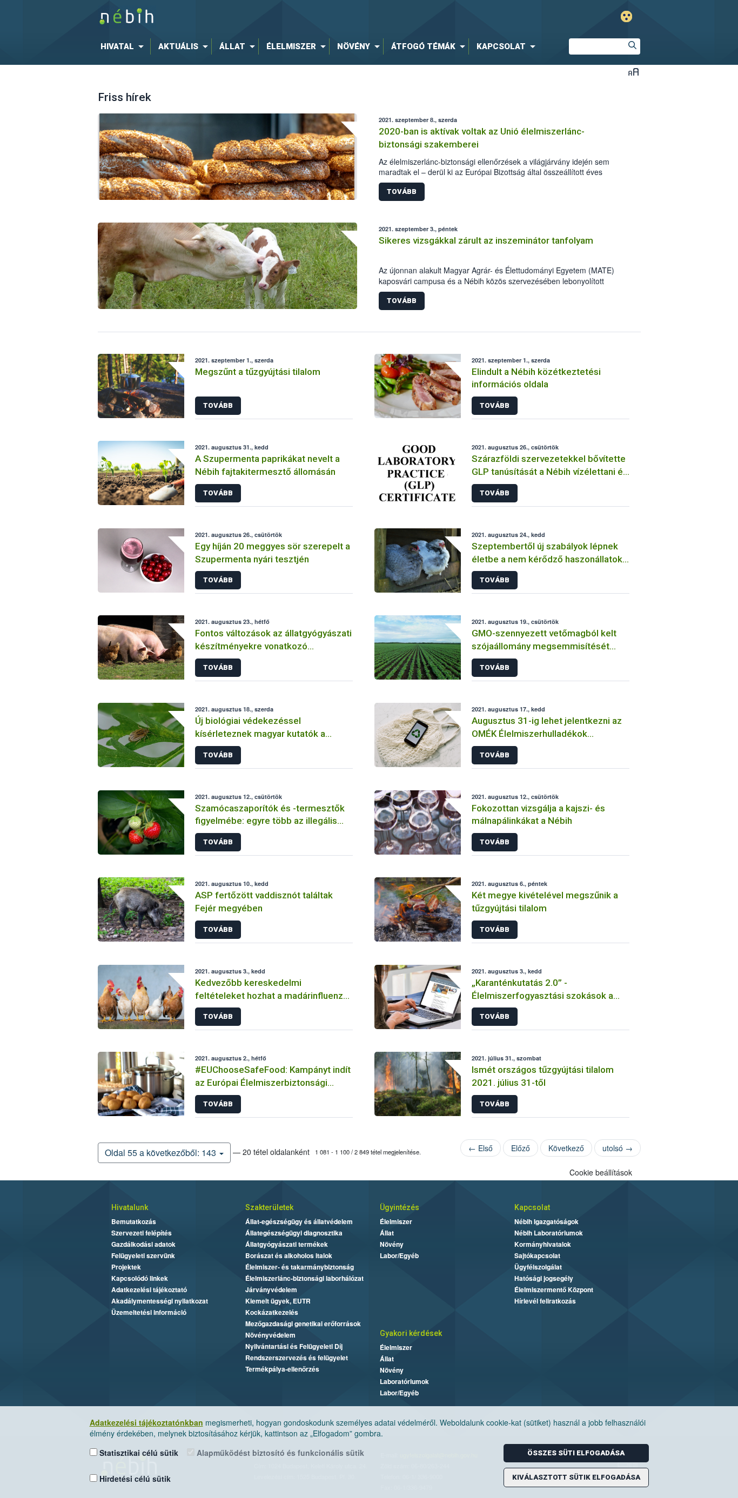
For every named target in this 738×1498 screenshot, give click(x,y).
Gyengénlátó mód (626, 16)
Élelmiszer (396, 1221)
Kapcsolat (532, 1207)
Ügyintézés (399, 1207)
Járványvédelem (271, 1289)
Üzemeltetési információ (148, 1312)
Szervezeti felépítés (141, 1233)
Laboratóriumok (404, 1381)
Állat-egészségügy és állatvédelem (299, 1221)
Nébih (254, 17)
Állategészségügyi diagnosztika (294, 1233)
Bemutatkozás (133, 1221)
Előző (520, 1148)
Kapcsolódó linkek (139, 1278)
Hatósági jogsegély (543, 1278)
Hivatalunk (129, 1207)
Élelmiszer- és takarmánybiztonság (299, 1267)
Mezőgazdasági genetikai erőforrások (303, 1323)
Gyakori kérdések (411, 1333)
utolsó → (617, 1148)
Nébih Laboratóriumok (548, 1233)
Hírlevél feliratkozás (545, 1301)
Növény (392, 1244)
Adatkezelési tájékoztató (149, 1289)
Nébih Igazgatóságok (546, 1221)
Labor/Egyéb (399, 1255)
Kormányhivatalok (542, 1244)
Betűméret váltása (633, 71)
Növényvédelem (270, 1335)
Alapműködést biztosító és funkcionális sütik (279, 1452)
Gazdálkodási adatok (143, 1244)
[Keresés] (632, 46)
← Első (480, 1148)
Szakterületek (269, 1207)
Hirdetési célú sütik (134, 1478)
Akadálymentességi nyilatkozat (159, 1301)
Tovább (402, 191)
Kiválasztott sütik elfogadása (576, 1477)
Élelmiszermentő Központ (553, 1289)
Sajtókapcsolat (537, 1255)
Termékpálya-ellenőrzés (282, 1369)
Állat (387, 1233)
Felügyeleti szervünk (143, 1255)
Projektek (126, 1267)
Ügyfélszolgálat (538, 1267)
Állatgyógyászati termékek (286, 1244)
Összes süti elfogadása (576, 1453)
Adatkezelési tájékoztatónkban (146, 1422)
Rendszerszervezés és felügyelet (296, 1357)
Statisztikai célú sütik (137, 1452)
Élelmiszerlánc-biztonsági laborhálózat (304, 1278)
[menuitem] (124, 46)
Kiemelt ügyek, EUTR (278, 1301)
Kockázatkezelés (271, 1312)
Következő (566, 1148)
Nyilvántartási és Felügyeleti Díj (294, 1346)
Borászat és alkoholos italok (288, 1255)
